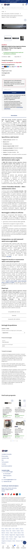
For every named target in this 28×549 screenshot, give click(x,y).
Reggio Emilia (12, 534)
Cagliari (15, 536)
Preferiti (17, 547)
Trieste (11, 532)
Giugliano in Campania (7, 540)
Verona (22, 530)
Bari (10, 530)
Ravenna (11, 536)
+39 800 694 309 (7, 481)
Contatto (4, 464)
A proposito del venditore (14, 319)
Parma (3, 534)
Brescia (19, 532)
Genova (21, 528)
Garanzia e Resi (5, 458)
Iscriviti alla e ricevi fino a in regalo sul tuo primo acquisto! (13, 1)
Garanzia (14, 315)
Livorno (7, 536)
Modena (7, 534)
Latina (14, 538)
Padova (7, 532)
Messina (3, 532)
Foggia (19, 536)
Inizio (3, 547)
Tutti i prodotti (5, 462)
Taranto (15, 532)
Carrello (13, 546)
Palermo (17, 528)
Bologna (3, 530)
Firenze (7, 530)
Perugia (3, 536)
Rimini (23, 536)
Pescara (22, 540)
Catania (14, 530)
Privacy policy (5, 456)
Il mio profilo (23, 547)
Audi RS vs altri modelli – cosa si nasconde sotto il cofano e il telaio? (14, 281)
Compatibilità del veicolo (14, 312)
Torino (13, 528)
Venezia (18, 530)
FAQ (3, 460)
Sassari (11, 538)
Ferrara (7, 538)
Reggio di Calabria (20, 534)
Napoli (10, 528)
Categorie (8, 547)
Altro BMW (9, 256)
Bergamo (4, 543)
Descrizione (14, 115)
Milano (6, 528)
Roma (3, 528)
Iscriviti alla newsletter (7, 466)
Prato (23, 532)
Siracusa (18, 540)
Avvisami (14, 92)
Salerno (3, 538)
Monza (13, 540)
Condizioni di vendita (6, 454)
